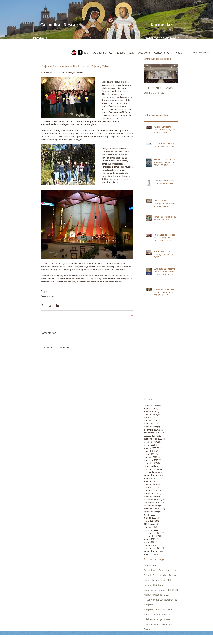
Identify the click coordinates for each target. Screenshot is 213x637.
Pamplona (149, 604)
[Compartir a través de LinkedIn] (57, 305)
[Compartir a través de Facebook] (42, 305)
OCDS (167, 594)
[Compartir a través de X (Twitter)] (49, 305)
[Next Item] (173, 73)
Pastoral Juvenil (48, 296)
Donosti (173, 575)
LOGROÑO (172, 589)
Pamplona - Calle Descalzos (158, 609)
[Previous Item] (148, 73)
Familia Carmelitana (154, 579)
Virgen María (163, 619)
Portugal (172, 614)
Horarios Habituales (154, 584)
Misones (157, 594)
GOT (169, 579)
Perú (164, 614)
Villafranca (149, 619)
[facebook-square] (80, 52)
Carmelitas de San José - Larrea (160, 570)
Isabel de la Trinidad (154, 589)
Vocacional (167, 624)
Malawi (147, 594)
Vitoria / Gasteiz (152, 624)
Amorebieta (150, 565)
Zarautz (148, 629)
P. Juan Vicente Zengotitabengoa (160, 599)
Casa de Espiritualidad (155, 575)
